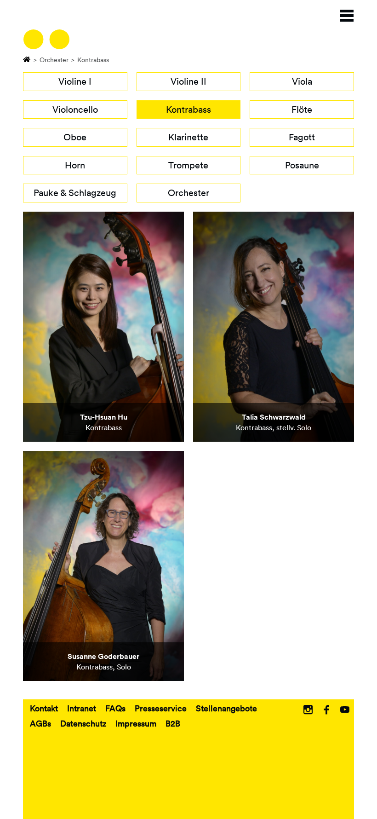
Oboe (74, 137)
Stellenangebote (226, 708)
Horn (75, 165)
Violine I (74, 81)
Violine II (188, 81)
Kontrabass (188, 109)
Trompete (188, 165)
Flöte (301, 109)
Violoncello (75, 109)
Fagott (302, 137)
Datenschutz (83, 723)
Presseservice (161, 708)
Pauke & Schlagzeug (75, 192)
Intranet (81, 708)
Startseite (27, 59)
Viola (302, 81)
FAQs (115, 708)
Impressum (135, 723)
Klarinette (188, 137)
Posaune (302, 165)
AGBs (40, 723)
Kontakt (44, 708)
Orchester (54, 60)
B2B (173, 723)
